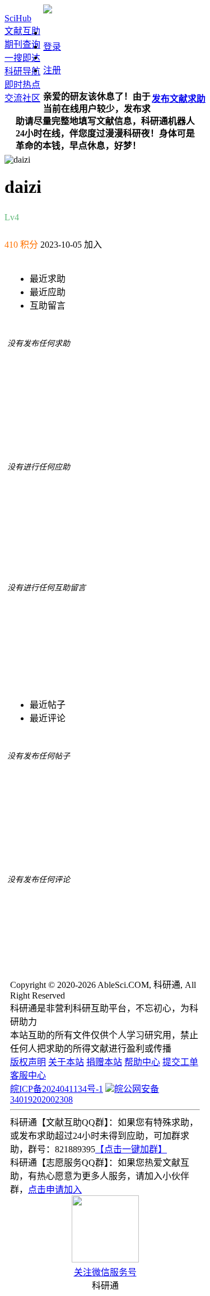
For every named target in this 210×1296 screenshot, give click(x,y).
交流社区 (22, 98)
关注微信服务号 (105, 1272)
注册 (52, 70)
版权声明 (28, 1062)
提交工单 (180, 1062)
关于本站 (66, 1062)
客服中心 (28, 1075)
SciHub (17, 18)
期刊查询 (22, 44)
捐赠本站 (104, 1062)
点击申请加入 (55, 1189)
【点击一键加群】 (131, 1149)
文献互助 (22, 31)
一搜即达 (22, 58)
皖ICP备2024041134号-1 (56, 1089)
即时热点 (22, 84)
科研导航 (22, 71)
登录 (52, 46)
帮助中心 (142, 1062)
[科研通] (47, 10)
